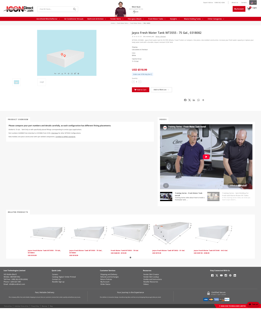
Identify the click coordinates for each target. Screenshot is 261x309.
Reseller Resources (150, 282)
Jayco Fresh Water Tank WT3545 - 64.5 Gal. (211, 250)
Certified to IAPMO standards (65, 137)
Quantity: (135, 78)
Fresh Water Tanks (156, 19)
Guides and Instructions (152, 279)
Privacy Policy (35, 306)
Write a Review (161, 36)
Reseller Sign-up (58, 282)
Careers (244, 2)
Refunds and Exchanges (109, 277)
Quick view (47, 232)
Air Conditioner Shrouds (73, 19)
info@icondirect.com (17, 284)
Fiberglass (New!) (135, 19)
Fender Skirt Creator (151, 274)
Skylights (174, 19)
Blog (51, 306)
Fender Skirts (115, 19)
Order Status (105, 284)
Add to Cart (141, 90)
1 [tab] (130, 257)
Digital (61, 277)
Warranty (44, 306)
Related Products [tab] (18, 212)
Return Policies (106, 279)
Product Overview (18, 119)
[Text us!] (253, 305)
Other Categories (215, 19)
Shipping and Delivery (108, 274)
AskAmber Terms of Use (21, 306)
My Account (239, 9)
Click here (54, 133)
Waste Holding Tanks (192, 19)
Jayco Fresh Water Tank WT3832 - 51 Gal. (168, 250)
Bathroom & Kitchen (95, 19)
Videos (163, 119)
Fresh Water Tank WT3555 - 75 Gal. (124, 250)
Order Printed (70, 277)
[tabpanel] (47, 236)
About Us (235, 2)
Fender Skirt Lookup (151, 277)
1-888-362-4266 (219, 2)
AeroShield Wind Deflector (47, 19)
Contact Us (56, 279)
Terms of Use (8, 306)
